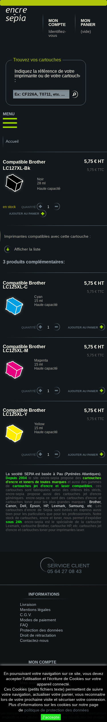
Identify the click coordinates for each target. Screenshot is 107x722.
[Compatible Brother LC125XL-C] (14, 316)
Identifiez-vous (57, 33)
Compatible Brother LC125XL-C (24, 285)
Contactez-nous (34, 640)
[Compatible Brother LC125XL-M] (14, 380)
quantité (28, 327)
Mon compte (57, 22)
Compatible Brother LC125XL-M (24, 348)
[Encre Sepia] (17, 14)
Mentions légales (35, 609)
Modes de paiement (38, 620)
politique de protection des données (56, 710)
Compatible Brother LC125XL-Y (24, 412)
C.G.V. (26, 614)
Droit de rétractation (38, 635)
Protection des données (41, 630)
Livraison (28, 604)
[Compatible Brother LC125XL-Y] (14, 444)
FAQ (24, 625)
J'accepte (50, 717)
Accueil (12, 141)
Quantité (28, 207)
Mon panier (88, 22)
